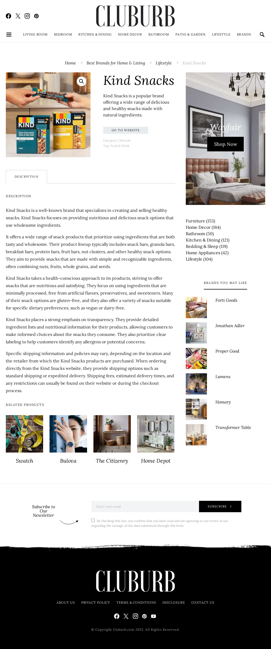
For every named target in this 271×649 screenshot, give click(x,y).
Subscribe (217, 506)
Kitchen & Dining (94, 34)
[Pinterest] (36, 16)
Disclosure (173, 602)
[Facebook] (8, 16)
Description (26, 176)
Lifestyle (221, 34)
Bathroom (158, 34)
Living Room (35, 34)
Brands (244, 34)
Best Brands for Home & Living (116, 62)
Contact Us (202, 602)
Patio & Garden (190, 34)
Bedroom (63, 34)
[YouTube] (153, 616)
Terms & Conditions (136, 602)
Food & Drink (119, 146)
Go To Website (126, 130)
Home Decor (130, 34)
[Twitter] (18, 16)
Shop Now (225, 144)
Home (70, 62)
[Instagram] (27, 16)
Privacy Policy (95, 602)
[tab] (26, 176)
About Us (66, 602)
